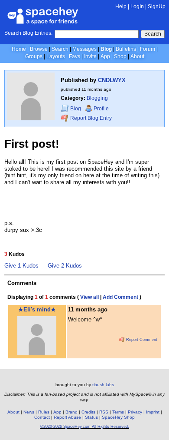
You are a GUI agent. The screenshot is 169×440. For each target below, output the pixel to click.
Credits (88, 412)
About (137, 56)
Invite (90, 56)
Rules (43, 412)
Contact (42, 417)
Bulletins (126, 49)
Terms (118, 412)
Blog (106, 49)
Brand (71, 412)
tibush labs (103, 384)
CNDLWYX (112, 80)
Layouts (55, 56)
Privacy (135, 412)
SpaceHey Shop (118, 417)
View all (89, 297)
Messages (84, 49)
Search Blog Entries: (28, 33)
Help (121, 6)
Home (19, 49)
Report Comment (141, 339)
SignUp (157, 6)
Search (152, 34)
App (105, 56)
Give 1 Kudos (21, 266)
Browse (39, 49)
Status (91, 417)
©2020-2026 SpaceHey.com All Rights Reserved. (84, 426)
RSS (103, 412)
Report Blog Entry (90, 118)
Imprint (152, 412)
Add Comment (120, 297)
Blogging (97, 98)
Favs (74, 56)
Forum (147, 49)
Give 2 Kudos (65, 266)
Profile (101, 109)
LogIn (137, 6)
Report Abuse (67, 417)
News (28, 412)
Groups (33, 56)
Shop (120, 56)
